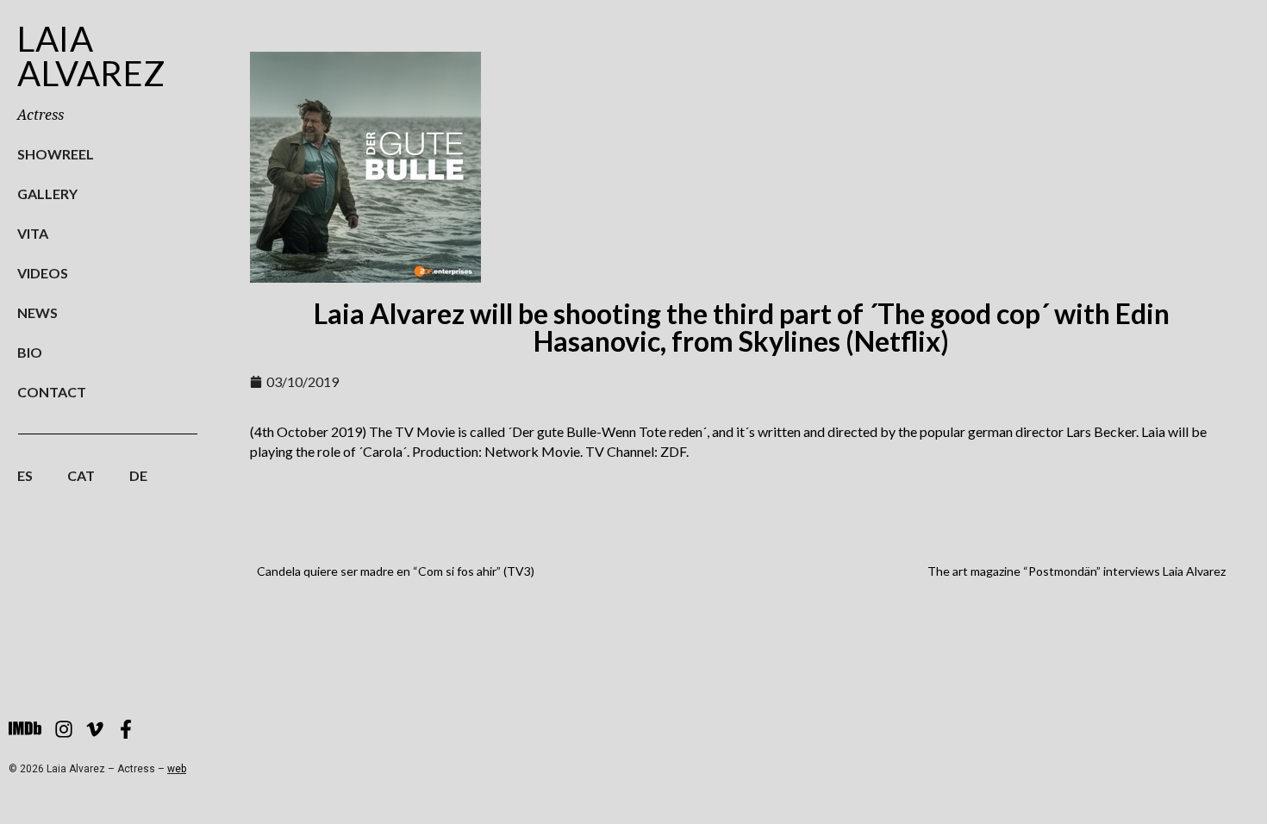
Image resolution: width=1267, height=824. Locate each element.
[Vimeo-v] (94, 729)
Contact (51, 392)
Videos (42, 273)
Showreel (55, 154)
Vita (32, 233)
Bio (29, 352)
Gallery (47, 193)
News (37, 312)
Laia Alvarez (91, 56)
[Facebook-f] (125, 729)
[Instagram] (63, 729)
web (176, 769)
